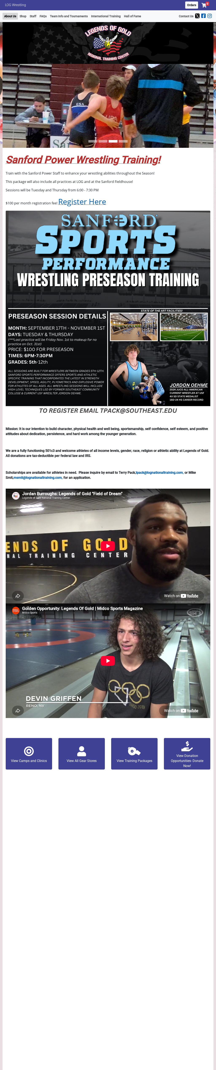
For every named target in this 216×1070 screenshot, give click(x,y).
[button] (205, 5)
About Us (10, 16)
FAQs (43, 16)
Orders (191, 5)
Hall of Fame (132, 16)
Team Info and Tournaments (69, 16)
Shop (23, 16)
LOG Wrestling (15, 5)
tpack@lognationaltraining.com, (160, 473)
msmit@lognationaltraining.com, (38, 478)
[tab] (92, 141)
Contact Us (186, 16)
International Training (106, 16)
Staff (33, 16)
